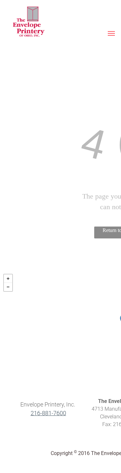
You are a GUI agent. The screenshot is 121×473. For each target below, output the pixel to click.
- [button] (8, 287)
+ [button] (8, 278)
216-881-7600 (48, 413)
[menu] (111, 33)
